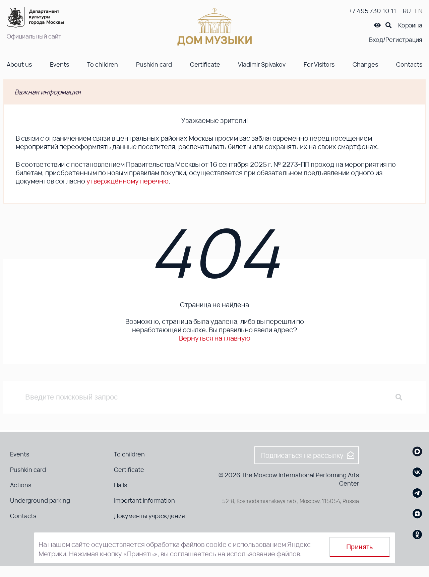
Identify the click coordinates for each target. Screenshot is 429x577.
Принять (359, 547)
